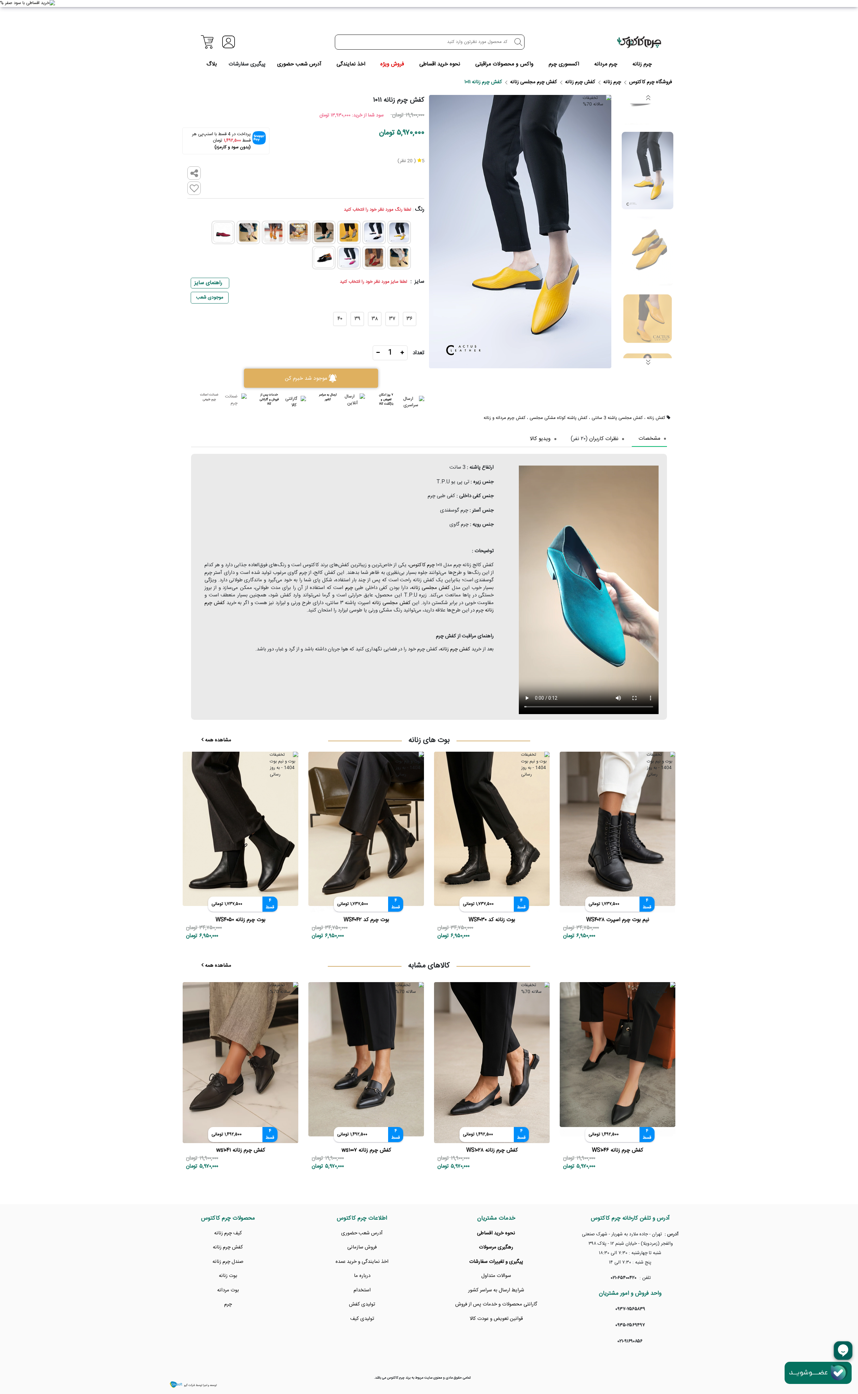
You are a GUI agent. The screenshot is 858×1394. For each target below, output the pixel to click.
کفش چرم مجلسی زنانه (533, 82)
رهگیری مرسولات (496, 1247)
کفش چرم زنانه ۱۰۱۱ (483, 82)
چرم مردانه (605, 64)
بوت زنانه (228, 1276)
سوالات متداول (496, 1276)
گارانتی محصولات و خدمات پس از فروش (496, 1304)
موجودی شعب (209, 297)
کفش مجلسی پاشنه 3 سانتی (617, 418)
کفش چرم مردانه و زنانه (505, 418)
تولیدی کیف (362, 1319)
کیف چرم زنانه (228, 1233)
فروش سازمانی (362, 1247)
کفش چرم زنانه (580, 82)
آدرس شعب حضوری (299, 64)
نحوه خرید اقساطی (439, 64)
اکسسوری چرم (564, 64)
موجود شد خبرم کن (306, 378)
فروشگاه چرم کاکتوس (650, 82)
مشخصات (649, 439)
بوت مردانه (228, 1290)
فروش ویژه (392, 64)
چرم (349, 588)
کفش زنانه (656, 418)
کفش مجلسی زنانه (430, 588)
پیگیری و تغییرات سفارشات (496, 1261)
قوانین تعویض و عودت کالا (496, 1319)
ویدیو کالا (540, 439)
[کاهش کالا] (378, 353)
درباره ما (362, 1276)
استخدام (362, 1290)
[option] (647, 170)
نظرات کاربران (603, 439)
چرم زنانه (642, 64)
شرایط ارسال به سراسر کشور (496, 1290)
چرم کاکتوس (422, 565)
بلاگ (211, 64)
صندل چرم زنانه (227, 1261)
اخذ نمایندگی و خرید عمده (361, 1261)
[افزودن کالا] (402, 353)
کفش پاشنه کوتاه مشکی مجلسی (559, 418)
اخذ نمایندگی (350, 64)
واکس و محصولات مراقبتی (504, 64)
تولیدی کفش (362, 1304)
